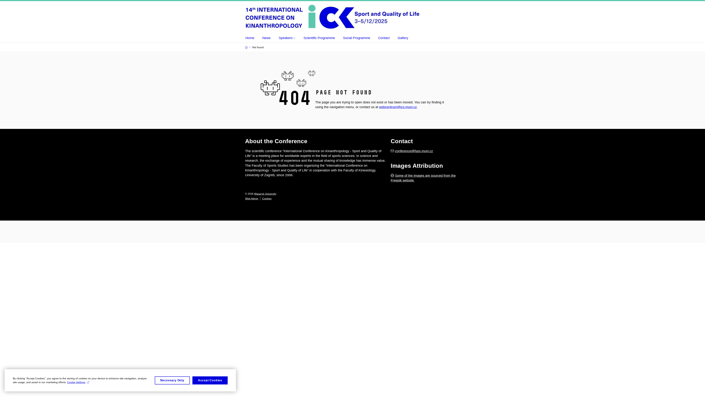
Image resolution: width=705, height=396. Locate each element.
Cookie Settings (76, 382)
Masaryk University (265, 193)
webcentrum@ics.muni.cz (398, 107)
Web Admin (251, 198)
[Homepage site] (337, 16)
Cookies (267, 198)
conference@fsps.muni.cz (414, 151)
